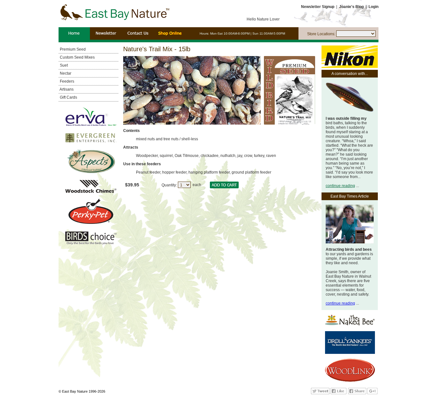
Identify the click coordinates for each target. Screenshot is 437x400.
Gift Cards (68, 97)
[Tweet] (320, 393)
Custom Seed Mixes (77, 57)
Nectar (65, 73)
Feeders (66, 81)
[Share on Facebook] (357, 393)
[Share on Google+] (372, 393)
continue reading (340, 186)
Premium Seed (72, 49)
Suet (63, 65)
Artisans (66, 89)
